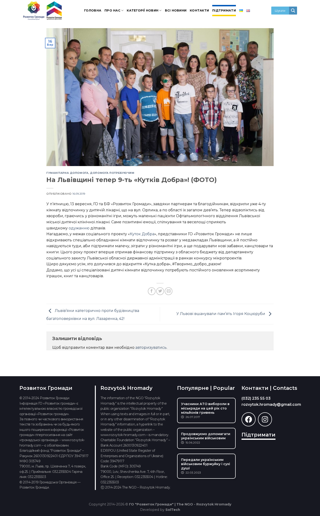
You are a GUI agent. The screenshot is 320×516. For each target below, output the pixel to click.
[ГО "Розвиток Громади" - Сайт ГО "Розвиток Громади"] (43, 10)
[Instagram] (265, 419)
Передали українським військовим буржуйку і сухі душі (205, 464)
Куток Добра (142, 234)
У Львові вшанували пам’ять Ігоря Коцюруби (221, 313)
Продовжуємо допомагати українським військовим (205, 436)
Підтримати (224, 10)
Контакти (199, 10)
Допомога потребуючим (112, 173)
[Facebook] (249, 419)
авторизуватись (151, 347)
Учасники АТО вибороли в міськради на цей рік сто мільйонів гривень (205, 408)
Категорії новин (142, 10)
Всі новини (176, 10)
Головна (92, 10)
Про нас (112, 10)
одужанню (79, 228)
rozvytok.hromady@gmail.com (271, 404)
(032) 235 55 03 (256, 398)
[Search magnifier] (293, 11)
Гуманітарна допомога (67, 173)
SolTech (172, 510)
